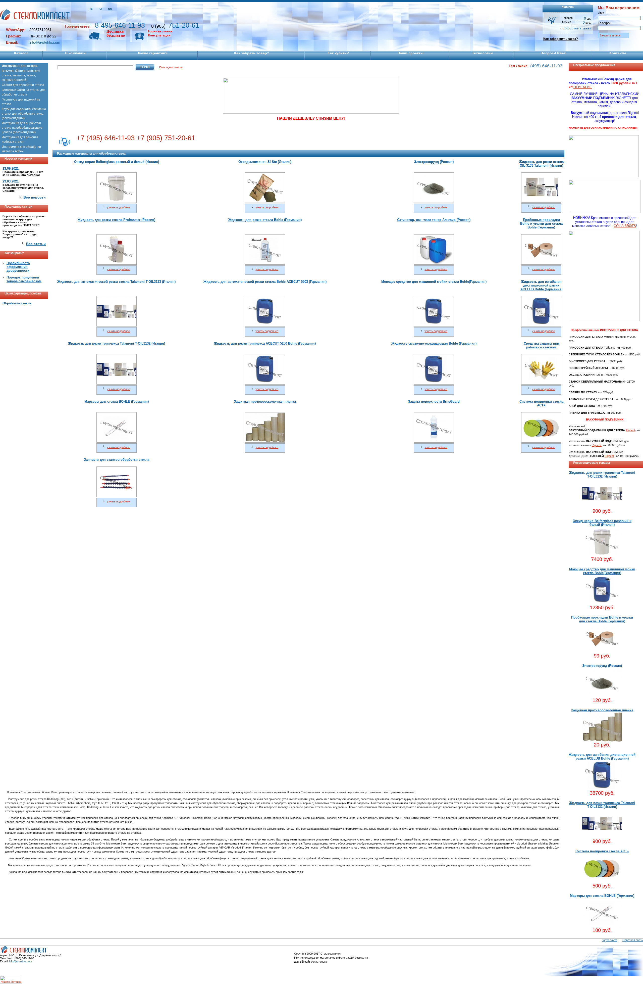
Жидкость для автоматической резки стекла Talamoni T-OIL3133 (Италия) (116, 282)
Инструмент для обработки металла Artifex (21, 149)
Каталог (21, 53)
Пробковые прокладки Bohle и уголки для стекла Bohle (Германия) (541, 223)
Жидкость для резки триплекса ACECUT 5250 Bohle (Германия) (265, 343)
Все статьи (36, 244)
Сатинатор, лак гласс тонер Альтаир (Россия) (433, 220)
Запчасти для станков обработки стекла (116, 459)
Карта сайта (609, 940)
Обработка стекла (17, 303)
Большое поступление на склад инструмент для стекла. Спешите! (23, 187)
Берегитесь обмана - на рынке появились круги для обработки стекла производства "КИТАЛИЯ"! (24, 221)
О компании (75, 53)
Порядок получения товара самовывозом (24, 279)
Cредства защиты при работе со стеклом (541, 345)
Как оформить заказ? (560, 39)
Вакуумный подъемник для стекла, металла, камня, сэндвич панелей (21, 75)
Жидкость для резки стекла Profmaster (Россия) (116, 220)
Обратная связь (632, 940)
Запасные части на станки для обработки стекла (23, 92)
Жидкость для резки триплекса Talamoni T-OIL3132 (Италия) (116, 343)
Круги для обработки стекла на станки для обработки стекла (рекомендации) (24, 113)
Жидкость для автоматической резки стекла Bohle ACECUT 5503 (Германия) (265, 282)
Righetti (630, 430)
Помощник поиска (170, 67)
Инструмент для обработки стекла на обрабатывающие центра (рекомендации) (22, 127)
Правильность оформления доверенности (18, 266)
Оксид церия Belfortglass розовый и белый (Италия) (116, 162)
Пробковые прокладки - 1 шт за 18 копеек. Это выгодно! (23, 173)
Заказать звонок (610, 35)
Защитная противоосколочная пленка (265, 401)
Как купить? (338, 53)
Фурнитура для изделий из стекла (21, 102)
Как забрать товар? (251, 53)
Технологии (482, 53)
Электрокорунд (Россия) (434, 162)
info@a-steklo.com (44, 42)
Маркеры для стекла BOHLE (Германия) (116, 401)
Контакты (617, 53)
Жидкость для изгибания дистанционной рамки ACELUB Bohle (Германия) (541, 285)
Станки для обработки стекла (23, 85)
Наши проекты (410, 53)
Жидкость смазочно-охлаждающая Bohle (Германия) (433, 343)
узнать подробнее (118, 207)
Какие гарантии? (153, 53)
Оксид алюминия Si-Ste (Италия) (264, 162)
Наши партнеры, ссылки (23, 293)
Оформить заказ (577, 28)
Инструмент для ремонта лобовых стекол (20, 139)
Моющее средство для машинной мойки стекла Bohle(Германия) (434, 282)
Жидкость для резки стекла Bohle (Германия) (265, 220)
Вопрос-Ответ (553, 53)
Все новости (34, 197)
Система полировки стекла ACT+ (541, 403)
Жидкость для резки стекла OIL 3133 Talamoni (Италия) (541, 163)
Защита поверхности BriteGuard (434, 401)
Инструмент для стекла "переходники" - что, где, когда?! (20, 234)
